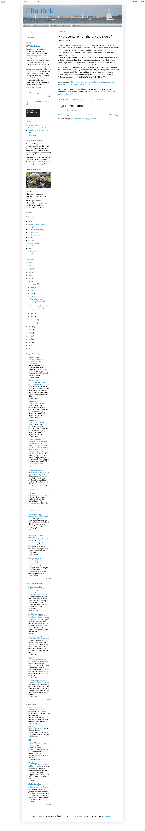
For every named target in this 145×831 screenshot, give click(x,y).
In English (66, 25)
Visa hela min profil (33, 87)
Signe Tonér (33, 402)
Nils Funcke (32, 727)
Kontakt (27, 25)
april (32, 314)
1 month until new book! (37, 683)
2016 (30, 330)
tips (29, 248)
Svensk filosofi (33, 380)
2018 (30, 281)
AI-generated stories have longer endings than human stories (38, 662)
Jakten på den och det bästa (38, 495)
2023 (30, 269)
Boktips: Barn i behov (36, 403)
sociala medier (33, 243)
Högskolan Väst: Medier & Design (38, 132)
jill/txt (31, 658)
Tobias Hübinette (34, 440)
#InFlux (31, 216)
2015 (30, 333)
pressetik (31, 240)
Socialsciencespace (35, 614)
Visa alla (48, 578)
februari (33, 320)
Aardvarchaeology (35, 514)
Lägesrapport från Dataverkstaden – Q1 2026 (38, 743)
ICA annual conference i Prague (82, 45)
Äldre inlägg (113, 115)
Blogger (109, 816)
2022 (30, 272)
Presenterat (55, 25)
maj (32, 296)
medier (30, 238)
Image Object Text (35, 587)
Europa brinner (34, 710)
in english (100, 99)
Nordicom (32, 135)
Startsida (89, 115)
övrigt (30, 254)
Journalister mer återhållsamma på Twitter (37, 301)
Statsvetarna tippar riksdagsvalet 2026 (35, 360)
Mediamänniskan (34, 784)
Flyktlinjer (32, 493)
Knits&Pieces (78, 25)
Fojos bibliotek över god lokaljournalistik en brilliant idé (38, 788)
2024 (31, 266)
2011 (30, 345)
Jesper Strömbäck (35, 637)
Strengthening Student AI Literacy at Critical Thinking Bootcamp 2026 (38, 618)
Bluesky (29, 32)
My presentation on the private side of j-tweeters (39, 308)
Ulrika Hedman (34, 46)
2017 (30, 327)
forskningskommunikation (38, 224)
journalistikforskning (36, 230)
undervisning (33, 251)
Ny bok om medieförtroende (38, 639)
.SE (29, 740)
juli (31, 290)
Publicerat (44, 25)
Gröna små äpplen (35, 708)
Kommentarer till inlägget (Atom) (83, 119)
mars (32, 317)
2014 (30, 336)
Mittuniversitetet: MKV (37, 128)
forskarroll (32, 221)
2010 (31, 348)
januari (33, 323)
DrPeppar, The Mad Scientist (35, 536)
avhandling (32, 219)
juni (32, 293)
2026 (31, 263)
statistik (31, 246)
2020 (31, 275)
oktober (33, 284)
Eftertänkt (40, 11)
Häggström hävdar (35, 558)
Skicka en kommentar (69, 110)
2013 (30, 339)
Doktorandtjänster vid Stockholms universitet (37, 383)
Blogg (35, 25)
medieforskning (34, 235)
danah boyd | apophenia (37, 681)
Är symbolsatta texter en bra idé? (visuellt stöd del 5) (38, 473)
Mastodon (30, 37)
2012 (30, 342)
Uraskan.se (32, 763)
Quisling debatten (35, 729)
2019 (30, 278)
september (34, 287)
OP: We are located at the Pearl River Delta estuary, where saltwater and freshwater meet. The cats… (38, 592)
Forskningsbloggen (35, 470)
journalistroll (33, 232)
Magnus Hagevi (34, 358)
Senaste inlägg (63, 115)
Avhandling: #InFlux (35, 125)
